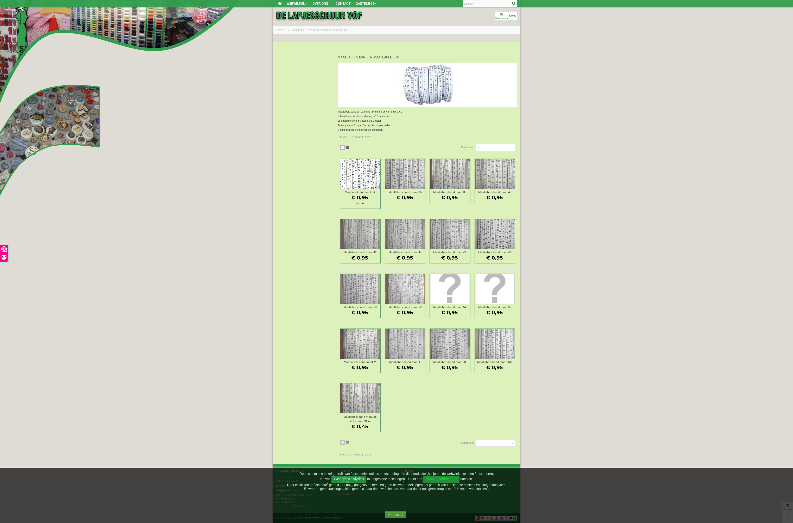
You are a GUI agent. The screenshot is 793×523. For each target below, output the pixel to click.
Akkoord (395, 514)
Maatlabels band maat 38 (450, 192)
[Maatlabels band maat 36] (405, 174)
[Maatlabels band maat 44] (405, 234)
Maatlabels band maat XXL (495, 362)
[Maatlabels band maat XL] (450, 344)
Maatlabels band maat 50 (360, 307)
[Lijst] (347, 147)
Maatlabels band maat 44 (405, 252)
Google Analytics (349, 479)
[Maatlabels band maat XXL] (495, 344)
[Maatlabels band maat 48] (495, 234)
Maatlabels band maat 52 (405, 307)
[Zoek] (513, 3)
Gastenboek (366, 4)
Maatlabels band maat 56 (495, 307)
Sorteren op (467, 147)
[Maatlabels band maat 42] (360, 234)
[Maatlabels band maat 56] (495, 289)
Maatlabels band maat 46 (450, 252)
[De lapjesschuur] (319, 15)
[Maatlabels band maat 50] (360, 289)
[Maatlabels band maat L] (405, 344)
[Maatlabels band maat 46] (450, 234)
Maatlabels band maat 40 (495, 192)
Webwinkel (295, 4)
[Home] (280, 3)
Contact (343, 4)
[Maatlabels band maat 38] (450, 174)
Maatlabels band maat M (360, 362)
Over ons (320, 4)
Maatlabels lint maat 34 (360, 192)
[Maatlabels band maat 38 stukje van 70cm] (360, 398)
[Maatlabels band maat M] (360, 344)
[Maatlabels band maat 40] (495, 174)
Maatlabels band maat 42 (360, 252)
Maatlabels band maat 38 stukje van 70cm (360, 419)
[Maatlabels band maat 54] (450, 289)
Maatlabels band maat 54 (450, 307)
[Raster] (342, 147)
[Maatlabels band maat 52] (405, 289)
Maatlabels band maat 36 (405, 192)
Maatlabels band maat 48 (495, 252)
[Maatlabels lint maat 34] (360, 174)
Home (279, 29)
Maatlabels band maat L (405, 362)
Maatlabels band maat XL (450, 362)
